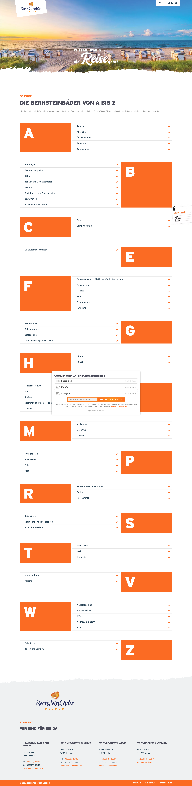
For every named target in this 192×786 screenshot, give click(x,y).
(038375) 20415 (71, 759)
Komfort (65, 387)
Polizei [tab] (27, 465)
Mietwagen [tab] (82, 424)
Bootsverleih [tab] (30, 199)
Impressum (91, 410)
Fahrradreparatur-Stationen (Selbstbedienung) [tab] (100, 279)
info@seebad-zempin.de (32, 768)
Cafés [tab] (79, 220)
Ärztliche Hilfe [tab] (84, 137)
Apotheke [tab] (81, 132)
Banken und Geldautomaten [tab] (38, 181)
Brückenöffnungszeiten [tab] (36, 204)
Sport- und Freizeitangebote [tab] (38, 521)
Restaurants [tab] (83, 498)
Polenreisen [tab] (30, 459)
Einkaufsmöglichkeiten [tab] (35, 249)
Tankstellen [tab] (82, 545)
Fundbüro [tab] (81, 308)
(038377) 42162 (33, 762)
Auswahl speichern (80, 399)
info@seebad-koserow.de (71, 766)
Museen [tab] (80, 435)
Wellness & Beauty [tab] (86, 622)
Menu (170, 3)
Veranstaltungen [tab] (32, 575)
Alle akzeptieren (109, 399)
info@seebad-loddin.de (108, 766)
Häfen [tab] (80, 356)
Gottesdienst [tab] (31, 335)
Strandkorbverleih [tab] (33, 527)
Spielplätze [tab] (30, 516)
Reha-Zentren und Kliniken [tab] (90, 486)
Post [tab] (26, 471)
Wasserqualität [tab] (84, 605)
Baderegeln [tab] (30, 164)
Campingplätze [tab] (84, 225)
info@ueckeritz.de (144, 762)
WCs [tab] (79, 616)
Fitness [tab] (80, 290)
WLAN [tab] (80, 627)
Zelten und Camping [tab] (34, 649)
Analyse (65, 393)
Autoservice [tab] (83, 149)
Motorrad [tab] (81, 430)
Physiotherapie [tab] (32, 453)
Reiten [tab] (80, 492)
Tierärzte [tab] (81, 557)
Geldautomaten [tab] (32, 329)
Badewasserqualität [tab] (34, 170)
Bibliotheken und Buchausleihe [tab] (39, 193)
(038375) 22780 (109, 759)
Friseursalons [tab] (83, 302)
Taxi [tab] (79, 551)
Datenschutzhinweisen (119, 406)
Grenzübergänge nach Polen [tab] (38, 340)
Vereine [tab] (28, 581)
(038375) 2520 (147, 759)
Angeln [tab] (80, 126)
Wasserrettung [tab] (84, 610)
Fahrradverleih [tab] (84, 285)
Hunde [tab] (80, 362)
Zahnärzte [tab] (29, 643)
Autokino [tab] (81, 143)
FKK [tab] (79, 296)
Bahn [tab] (27, 176)
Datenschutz (100, 410)
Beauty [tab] (28, 187)
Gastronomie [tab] (30, 323)
